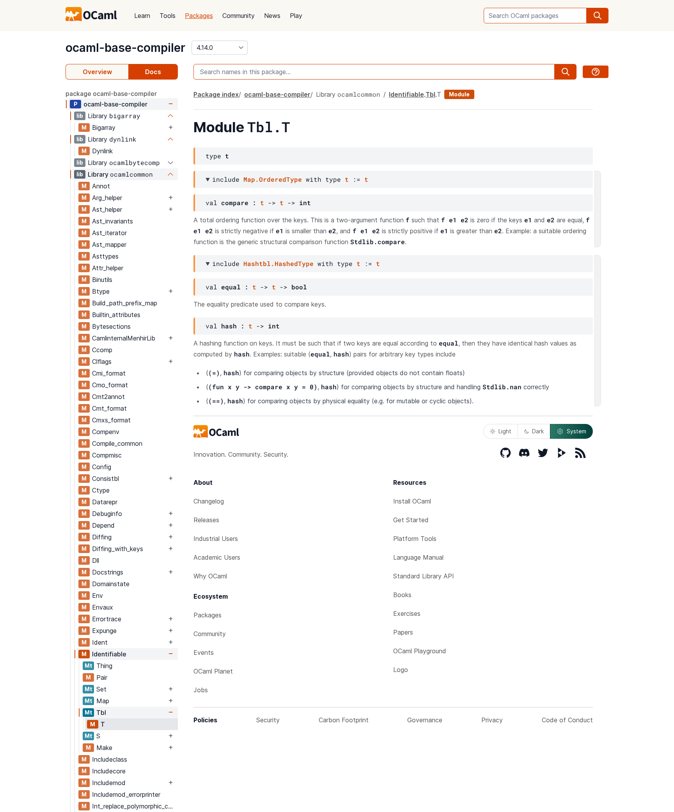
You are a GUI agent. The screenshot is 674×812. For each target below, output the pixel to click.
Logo (400, 670)
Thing (104, 666)
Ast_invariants (112, 221)
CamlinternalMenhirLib (123, 338)
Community (238, 16)
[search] (597, 15)
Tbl (101, 712)
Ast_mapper (109, 244)
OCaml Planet (213, 671)
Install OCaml (412, 501)
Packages (199, 16)
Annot (101, 186)
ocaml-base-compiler (125, 48)
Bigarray (103, 127)
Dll (95, 560)
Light (504, 431)
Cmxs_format (111, 420)
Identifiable (109, 654)
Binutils (102, 280)
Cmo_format (110, 385)
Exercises (406, 613)
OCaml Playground (419, 651)
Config (101, 467)
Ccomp (102, 350)
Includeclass (109, 759)
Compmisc (107, 455)
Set (101, 689)
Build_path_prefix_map (124, 303)
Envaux (102, 607)
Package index (216, 94)
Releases (206, 520)
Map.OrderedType (272, 179)
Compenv (105, 432)
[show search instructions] (595, 72)
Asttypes (105, 256)
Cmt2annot (108, 397)
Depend (103, 525)
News (272, 16)
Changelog (208, 501)
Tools (168, 16)
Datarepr (104, 502)
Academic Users (216, 557)
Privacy (492, 720)
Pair (101, 677)
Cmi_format (109, 373)
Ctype (101, 490)
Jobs (200, 690)
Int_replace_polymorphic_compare (134, 806)
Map (102, 701)
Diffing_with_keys (117, 549)
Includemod (109, 783)
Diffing (102, 537)
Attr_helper (107, 268)
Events (203, 652)
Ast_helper (107, 209)
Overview (97, 72)
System (576, 431)
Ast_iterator (109, 233)
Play (296, 16)
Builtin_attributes (116, 315)
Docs (153, 72)
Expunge (104, 631)
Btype (101, 291)
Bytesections (111, 326)
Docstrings (107, 572)
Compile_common (117, 443)
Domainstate (110, 584)
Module (459, 94)
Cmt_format (109, 408)
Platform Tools (414, 539)
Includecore (109, 771)
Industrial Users (215, 539)
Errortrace (106, 619)
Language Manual (418, 557)
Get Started (411, 520)
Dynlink (102, 151)
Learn (142, 16)
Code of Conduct (567, 720)
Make (104, 748)
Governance (424, 720)
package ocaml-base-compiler (111, 94)
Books (402, 595)
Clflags (102, 361)
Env (97, 595)
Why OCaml (210, 576)
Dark (538, 431)
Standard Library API (423, 576)
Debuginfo (107, 514)
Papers (403, 632)
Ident (100, 642)
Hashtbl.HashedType (278, 263)
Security (268, 720)
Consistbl (105, 478)
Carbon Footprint (344, 720)
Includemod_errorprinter (126, 794)
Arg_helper (107, 198)
